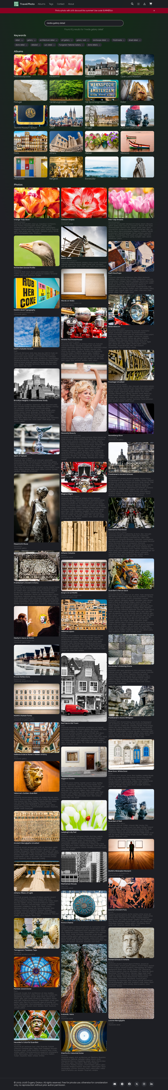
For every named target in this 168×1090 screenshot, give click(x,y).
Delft (110, 275)
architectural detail (48, 40)
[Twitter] (136, 1084)
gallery (31, 40)
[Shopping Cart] (150, 4)
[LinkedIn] (151, 1084)
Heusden (17, 1045)
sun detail (49, 45)
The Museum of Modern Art (71, 303)
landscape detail (101, 40)
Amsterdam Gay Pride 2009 (71, 435)
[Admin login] (144, 4)
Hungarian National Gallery (71, 45)
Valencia (17, 796)
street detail (134, 40)
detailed (35, 45)
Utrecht (64, 834)
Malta (110, 774)
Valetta (63, 634)
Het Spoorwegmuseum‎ (116, 329)
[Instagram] (144, 1084)
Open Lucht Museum (69, 261)
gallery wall (83, 40)
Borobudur (112, 668)
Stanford (64, 1055)
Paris (15, 991)
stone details (94, 45)
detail (19, 40)
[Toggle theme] (138, 4)
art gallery (66, 40)
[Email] (114, 1084)
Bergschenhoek (20, 679)
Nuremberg (112, 438)
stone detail (21, 45)
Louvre (16, 845)
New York (17, 403)
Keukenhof (65, 222)
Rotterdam (17, 270)
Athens (64, 555)
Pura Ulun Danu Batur (116, 593)
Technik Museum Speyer (70, 342)
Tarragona (17, 952)
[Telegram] (122, 1084)
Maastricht (18, 546)
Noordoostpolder (19, 222)
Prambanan (112, 477)
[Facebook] (129, 1084)
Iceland (64, 1017)
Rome (16, 757)
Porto (63, 925)
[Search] (132, 4)
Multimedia (118, 40)
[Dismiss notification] (154, 10)
